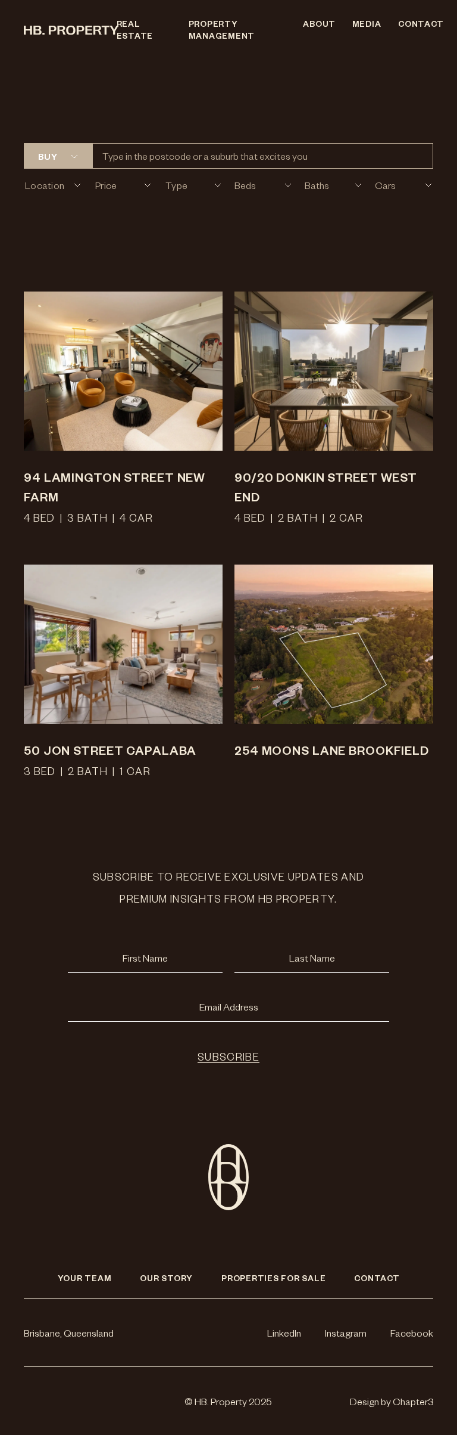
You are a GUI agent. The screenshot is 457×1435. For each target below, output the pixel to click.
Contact (415, 23)
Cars (385, 185)
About (315, 23)
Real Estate (135, 29)
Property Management (222, 29)
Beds (245, 185)
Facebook (411, 1332)
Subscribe (228, 1056)
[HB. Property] (63, 30)
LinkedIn (284, 1332)
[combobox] (39, 156)
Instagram (346, 1332)
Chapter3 (413, 1401)
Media (363, 23)
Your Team (85, 1278)
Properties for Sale (273, 1278)
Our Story (166, 1278)
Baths (317, 185)
